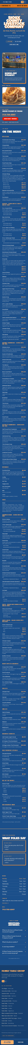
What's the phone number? (10, 942)
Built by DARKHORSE (8, 1035)
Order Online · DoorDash (10, 119)
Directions (20, 1042)
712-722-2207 (18, 41)
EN (22, 2)
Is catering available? (8, 946)
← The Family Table (7, 2)
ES (24, 2)
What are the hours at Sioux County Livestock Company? (12, 931)
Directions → (5, 903)
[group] (14, 96)
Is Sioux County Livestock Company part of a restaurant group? (12, 952)
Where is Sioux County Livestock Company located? (11, 937)
